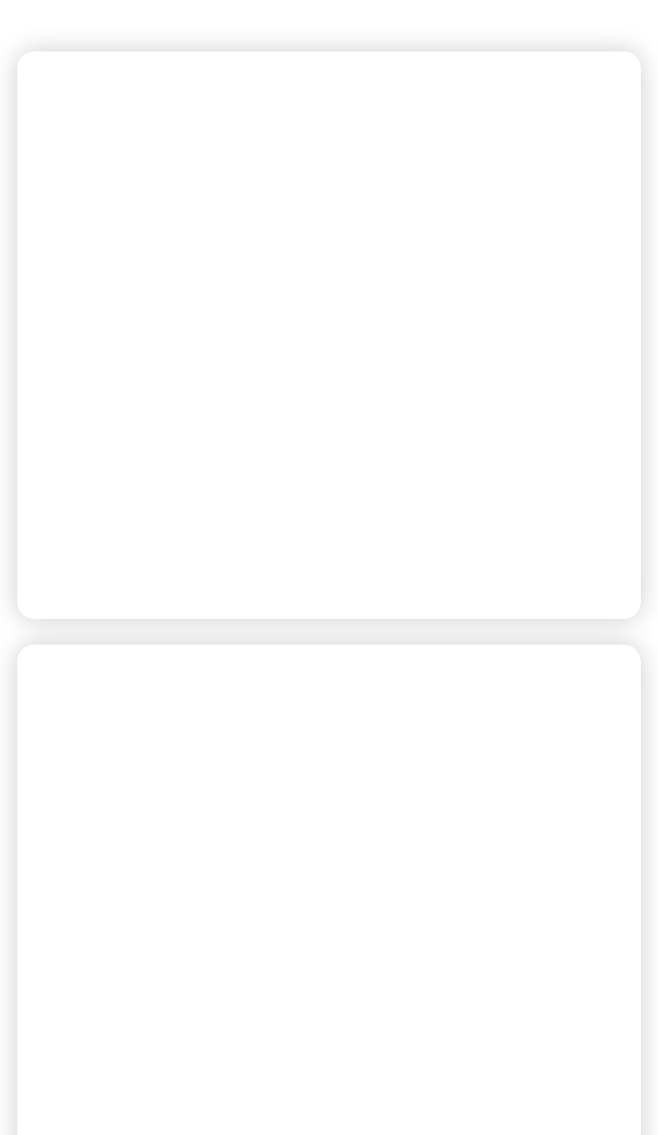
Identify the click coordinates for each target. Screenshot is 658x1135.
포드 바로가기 (100, 563)
